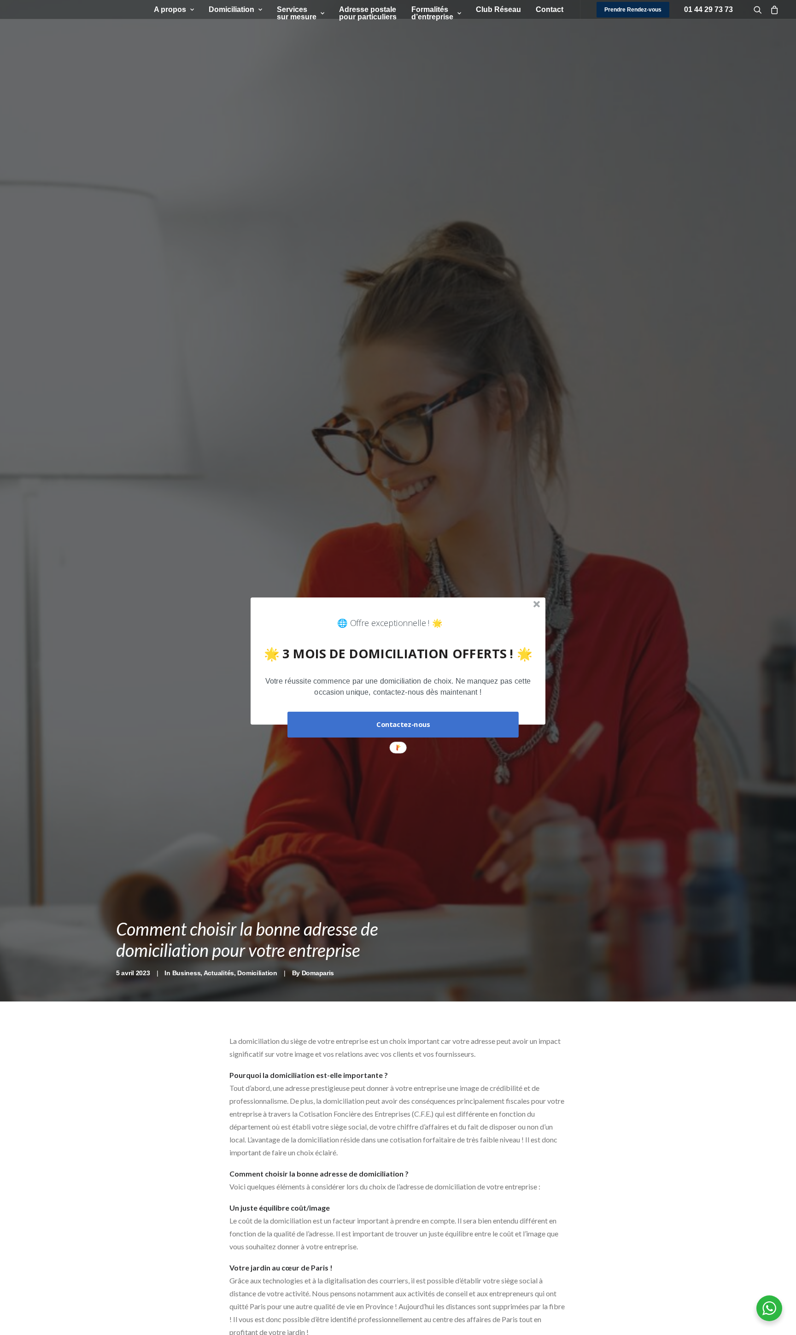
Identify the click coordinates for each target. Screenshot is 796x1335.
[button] (398, 687)
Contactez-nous (403, 724)
